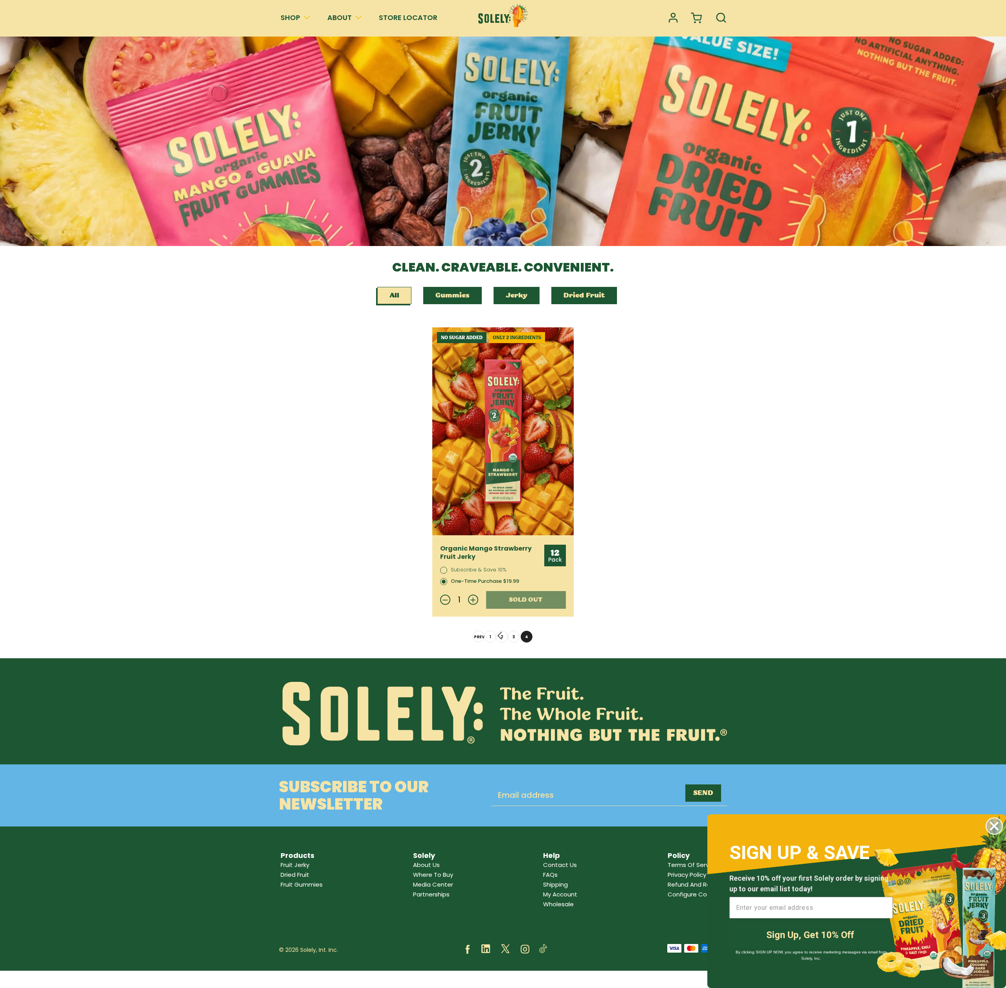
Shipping (555, 884)
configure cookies (695, 894)
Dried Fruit (295, 875)
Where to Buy (433, 875)
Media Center (433, 884)
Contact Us (560, 865)
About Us (426, 865)
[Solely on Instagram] (525, 950)
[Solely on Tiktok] (543, 949)
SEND (703, 793)
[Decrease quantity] (445, 600)
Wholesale (558, 904)
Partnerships (431, 894)
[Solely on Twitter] (505, 950)
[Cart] (697, 18)
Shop (290, 17)
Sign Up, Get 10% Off (810, 935)
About (339, 17)
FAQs (550, 875)
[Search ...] (721, 18)
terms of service (693, 865)
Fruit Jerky (295, 865)
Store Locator (408, 17)
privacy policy (687, 875)
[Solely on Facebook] (467, 950)
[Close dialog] (994, 826)
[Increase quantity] (473, 600)
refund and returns (696, 884)
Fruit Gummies (302, 884)
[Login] (673, 18)
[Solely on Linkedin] (485, 949)
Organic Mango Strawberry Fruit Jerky (486, 553)
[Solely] (503, 18)
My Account (560, 894)
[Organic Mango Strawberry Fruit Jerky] (503, 431)
